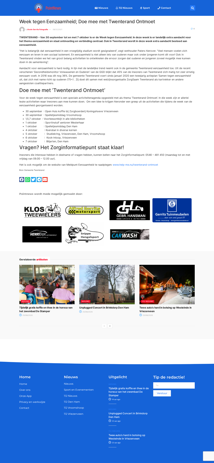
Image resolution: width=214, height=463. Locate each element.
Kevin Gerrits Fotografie (38, 29)
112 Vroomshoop (74, 407)
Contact (166, 7)
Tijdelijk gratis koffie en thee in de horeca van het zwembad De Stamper (129, 392)
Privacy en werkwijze (32, 401)
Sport (146, 7)
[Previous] (104, 326)
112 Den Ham (72, 401)
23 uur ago (116, 421)
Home (23, 383)
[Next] (110, 326)
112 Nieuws (125, 7)
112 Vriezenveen (73, 413)
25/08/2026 (27, 315)
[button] (192, 7)
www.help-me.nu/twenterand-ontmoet (135, 164)
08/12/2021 (57, 29)
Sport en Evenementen (79, 389)
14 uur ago (115, 399)
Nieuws (103, 7)
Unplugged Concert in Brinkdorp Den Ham (104, 307)
